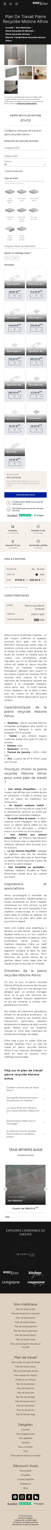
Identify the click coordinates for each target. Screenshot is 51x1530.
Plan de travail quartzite (25, 1326)
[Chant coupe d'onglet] (9, 228)
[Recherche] (10, 3)
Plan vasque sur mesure (25, 1375)
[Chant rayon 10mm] (33, 191)
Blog (25, 1488)
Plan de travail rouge (25, 1414)
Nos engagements (25, 1434)
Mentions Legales (25, 1518)
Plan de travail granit (25, 1318)
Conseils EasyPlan (25, 1479)
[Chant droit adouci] (9, 210)
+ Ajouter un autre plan (13, 171)
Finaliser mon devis (25, 495)
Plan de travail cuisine (25, 1366)
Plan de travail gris (25, 1392)
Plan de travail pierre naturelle (26, 1313)
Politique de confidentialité (26, 1520)
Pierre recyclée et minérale (19, 31)
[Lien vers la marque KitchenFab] (36, 1275)
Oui (7, 258)
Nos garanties (25, 1438)
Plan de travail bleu (25, 1405)
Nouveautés (25, 1471)
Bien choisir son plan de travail (25, 1362)
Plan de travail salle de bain (25, 1371)
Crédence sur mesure (25, 1379)
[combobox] (23, 164)
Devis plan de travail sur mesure (25, 1455)
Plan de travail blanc (25, 1384)
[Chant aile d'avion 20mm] (21, 210)
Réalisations (25, 1484)
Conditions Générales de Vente (25, 1522)
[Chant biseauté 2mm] (9, 191)
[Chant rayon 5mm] (21, 191)
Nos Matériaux (23, 27)
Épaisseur (8, 161)
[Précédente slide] (4, 1189)
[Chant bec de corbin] (33, 210)
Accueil (9, 27)
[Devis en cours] (16, 4)
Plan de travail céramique (25, 1331)
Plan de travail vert (25, 1410)
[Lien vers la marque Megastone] (11, 1283)
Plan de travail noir (25, 1388)
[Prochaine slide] (46, 1189)
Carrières (25, 1442)
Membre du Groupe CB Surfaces (25, 1524)
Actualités (25, 1475)
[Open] (45, 165)
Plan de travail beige (25, 1397)
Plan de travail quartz (25, 1309)
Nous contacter (25, 1447)
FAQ (25, 1451)
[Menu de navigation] (5, 3)
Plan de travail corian (25, 1339)
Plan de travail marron (25, 1401)
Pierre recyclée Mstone (17, 34)
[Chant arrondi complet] (21, 228)
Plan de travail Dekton (25, 1335)
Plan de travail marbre (25, 1322)
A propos (25, 1429)
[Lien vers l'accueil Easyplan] (40, 4)
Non (15, 258)
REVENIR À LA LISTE (25, 1155)
